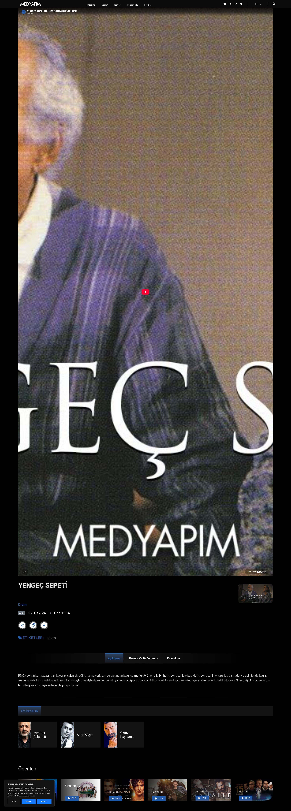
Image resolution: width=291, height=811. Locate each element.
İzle (74, 798)
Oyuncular (29, 711)
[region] (30, 793)
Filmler (117, 5)
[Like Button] (33, 625)
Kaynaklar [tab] (173, 658)
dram (52, 638)
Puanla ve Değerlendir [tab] (143, 658)
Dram (22, 604)
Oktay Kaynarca (126, 735)
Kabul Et (44, 801)
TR (256, 4)
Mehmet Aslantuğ (39, 735)
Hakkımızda (132, 5)
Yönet (14, 801)
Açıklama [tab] (114, 658)
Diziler (105, 5)
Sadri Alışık (84, 735)
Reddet (28, 801)
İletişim (147, 5)
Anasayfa (91, 5)
